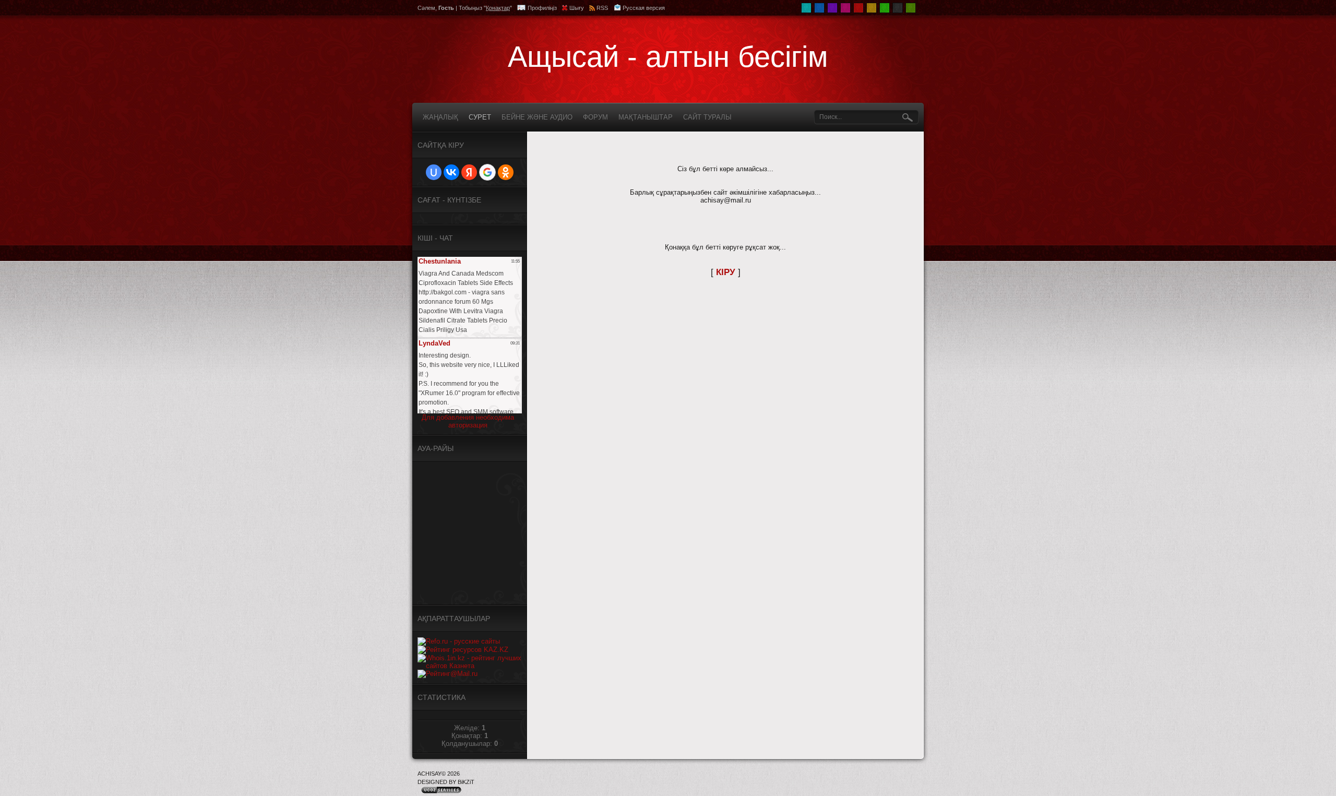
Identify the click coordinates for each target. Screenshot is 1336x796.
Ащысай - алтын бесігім (668, 56)
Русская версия (644, 8)
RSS (602, 8)
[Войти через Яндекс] (469, 172)
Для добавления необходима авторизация (468, 421)
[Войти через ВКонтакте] (451, 172)
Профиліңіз (542, 8)
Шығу (576, 8)
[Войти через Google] (487, 172)
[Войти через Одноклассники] (506, 172)
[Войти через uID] (434, 172)
